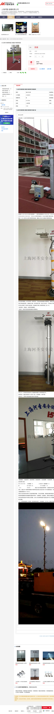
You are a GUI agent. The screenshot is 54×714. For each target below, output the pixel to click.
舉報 (11, 72)
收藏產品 (4, 72)
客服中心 (22, 711)
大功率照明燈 (27, 692)
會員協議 (41, 711)
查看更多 (6, 112)
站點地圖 (28, 711)
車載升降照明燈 (18, 691)
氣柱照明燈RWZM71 (5, 34)
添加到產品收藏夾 (4, 129)
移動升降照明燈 (41, 691)
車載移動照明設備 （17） (7, 88)
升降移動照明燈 (49, 691)
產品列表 (4, 39)
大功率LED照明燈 (19, 692)
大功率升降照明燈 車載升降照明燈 (36, 707)
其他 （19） (4, 96)
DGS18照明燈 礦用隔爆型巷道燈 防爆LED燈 (23, 34)
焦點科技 (36, 712)
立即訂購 (49, 69)
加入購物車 (42, 69)
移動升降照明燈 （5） (6, 90)
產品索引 (3, 127)
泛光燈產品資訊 (30, 706)
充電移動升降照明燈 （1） (7, 94)
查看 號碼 (3, 105)
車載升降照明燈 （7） (6, 92)
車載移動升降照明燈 (27, 691)
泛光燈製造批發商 (38, 706)
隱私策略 (35, 711)
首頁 (1, 39)
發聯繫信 (33, 69)
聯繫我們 (16, 711)
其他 (8, 39)
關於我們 (10, 711)
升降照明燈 (35, 691)
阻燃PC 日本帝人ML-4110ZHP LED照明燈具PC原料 (38, 34)
